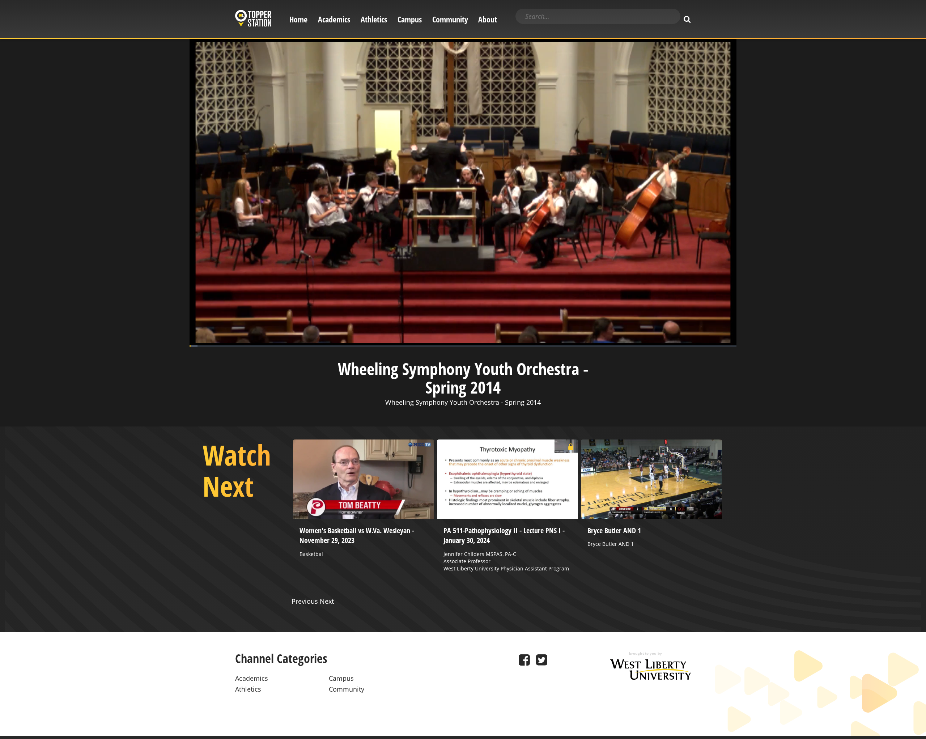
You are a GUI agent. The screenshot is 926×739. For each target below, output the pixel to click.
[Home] (253, 19)
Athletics (374, 19)
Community (450, 19)
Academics (334, 19)
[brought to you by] (650, 677)
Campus (410, 19)
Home (298, 19)
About (487, 19)
